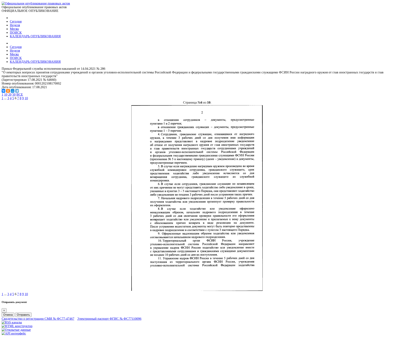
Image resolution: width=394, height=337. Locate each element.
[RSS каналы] (12, 322)
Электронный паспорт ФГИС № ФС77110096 (109, 318)
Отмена (8, 314)
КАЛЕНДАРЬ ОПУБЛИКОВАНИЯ (35, 36)
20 (9, 94)
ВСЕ (19, 94)
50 (14, 94)
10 (5, 94)
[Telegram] (17, 91)
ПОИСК (16, 32)
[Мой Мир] (12, 91)
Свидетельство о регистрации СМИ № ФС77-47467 (38, 318)
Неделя (15, 25)
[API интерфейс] (14, 333)
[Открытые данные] (16, 329)
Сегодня (16, 21)
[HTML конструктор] (17, 326)
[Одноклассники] (8, 91)
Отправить (23, 314)
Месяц (14, 29)
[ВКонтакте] (3, 91)
